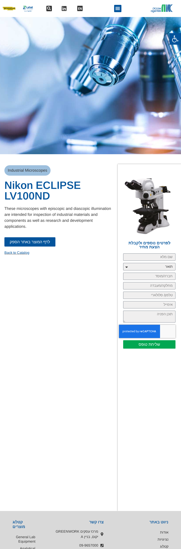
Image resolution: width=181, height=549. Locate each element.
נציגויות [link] (163, 539)
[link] (175, 39)
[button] (49, 8)
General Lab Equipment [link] (25, 539)
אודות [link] (164, 532)
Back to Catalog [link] (16, 253)
